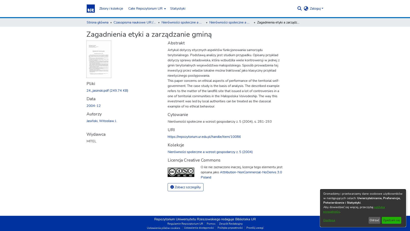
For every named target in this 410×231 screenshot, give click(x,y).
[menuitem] (146, 8)
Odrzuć (374, 220)
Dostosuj (329, 220)
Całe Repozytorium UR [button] (145, 8)
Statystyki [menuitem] (177, 8)
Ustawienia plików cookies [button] (163, 228)
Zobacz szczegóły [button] (187, 187)
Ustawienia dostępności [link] (199, 228)
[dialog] (363, 208)
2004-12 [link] (93, 105)
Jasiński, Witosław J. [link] (101, 121)
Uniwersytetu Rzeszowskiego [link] (198, 219)
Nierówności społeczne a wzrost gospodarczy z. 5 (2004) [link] (230, 22)
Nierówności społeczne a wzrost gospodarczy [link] (182, 22)
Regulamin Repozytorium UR (185, 223)
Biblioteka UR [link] (245, 219)
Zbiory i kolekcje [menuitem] (111, 8)
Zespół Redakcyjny (231, 223)
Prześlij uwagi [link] (255, 228)
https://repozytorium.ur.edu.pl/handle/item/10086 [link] (204, 136)
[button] (90, 8)
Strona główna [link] (97, 22)
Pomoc (211, 223)
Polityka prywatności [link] (230, 228)
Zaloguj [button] (316, 8)
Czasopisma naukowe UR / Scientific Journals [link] (135, 22)
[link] (107, 90)
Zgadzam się (391, 220)
